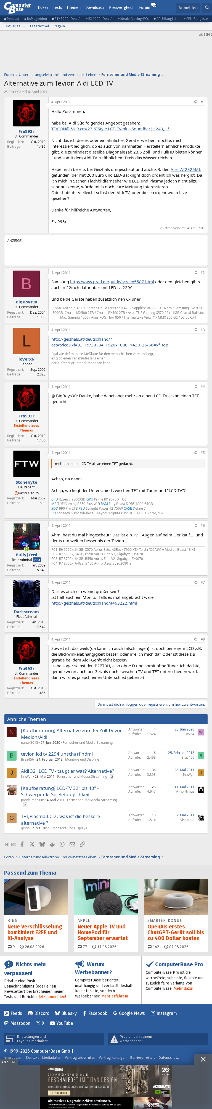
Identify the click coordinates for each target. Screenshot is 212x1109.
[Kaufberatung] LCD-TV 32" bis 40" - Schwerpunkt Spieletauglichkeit (60, 791)
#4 (203, 386)
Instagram (167, 1013)
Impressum (13, 1057)
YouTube (64, 1023)
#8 (203, 639)
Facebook (97, 1013)
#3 (203, 329)
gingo (25, 828)
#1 (203, 102)
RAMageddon (37, 19)
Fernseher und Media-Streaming (88, 742)
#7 (203, 582)
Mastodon (20, 1023)
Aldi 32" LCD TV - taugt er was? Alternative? (67, 771)
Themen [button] (74, 7)
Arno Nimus (185, 791)
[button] (24, 26)
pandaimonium (32, 800)
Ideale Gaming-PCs (134, 19)
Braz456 (27, 759)
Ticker (43, 7)
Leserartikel (39, 26)
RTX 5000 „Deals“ (68, 19)
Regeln (59, 26)
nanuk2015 (29, 742)
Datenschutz (168, 1057)
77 (84, 946)
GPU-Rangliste (167, 19)
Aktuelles (13, 26)
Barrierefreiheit (142, 1057)
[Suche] (207, 8)
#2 (203, 272)
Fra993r (15, 91)
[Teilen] (195, 102)
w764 (190, 734)
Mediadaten (51, 1057)
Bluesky (69, 1013)
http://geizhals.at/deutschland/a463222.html (94, 603)
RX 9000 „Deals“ (100, 19)
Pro (37, 560)
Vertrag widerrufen (80, 1057)
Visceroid (187, 819)
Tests (57, 7)
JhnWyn (26, 776)
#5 (203, 452)
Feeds (16, 1013)
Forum (144, 7)
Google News (132, 1013)
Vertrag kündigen (112, 1057)
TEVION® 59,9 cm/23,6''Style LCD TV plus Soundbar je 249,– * (110, 128)
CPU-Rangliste (197, 19)
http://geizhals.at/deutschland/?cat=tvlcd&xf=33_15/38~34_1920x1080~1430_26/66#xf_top (109, 342)
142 (155, 946)
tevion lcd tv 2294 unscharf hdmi (57, 754)
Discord (41, 1013)
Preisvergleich (121, 7)
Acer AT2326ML (186, 169)
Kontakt (32, 1057)
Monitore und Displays (82, 759)
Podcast (13, 19)
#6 (203, 525)
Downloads (94, 7)
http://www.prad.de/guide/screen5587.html (112, 281)
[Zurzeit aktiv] (26, 549)
